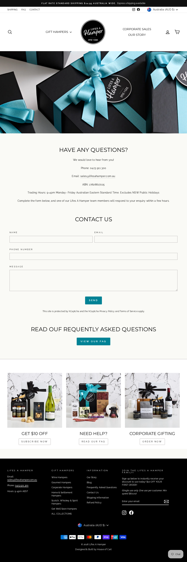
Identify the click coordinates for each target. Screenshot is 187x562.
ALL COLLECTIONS (61, 513)
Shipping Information (98, 497)
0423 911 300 (21, 485)
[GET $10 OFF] (34, 400)
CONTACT (34, 9)
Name (13, 232)
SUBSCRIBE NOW (34, 441)
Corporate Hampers (61, 487)
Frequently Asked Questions (102, 487)
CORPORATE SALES (137, 29)
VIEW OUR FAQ (94, 341)
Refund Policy (94, 502)
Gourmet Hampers (61, 482)
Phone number (21, 249)
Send (93, 300)
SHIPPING (12, 9)
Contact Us (93, 492)
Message (16, 266)
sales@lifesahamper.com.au (97, 176)
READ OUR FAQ (93, 441)
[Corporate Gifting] (152, 400)
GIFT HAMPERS (57, 32)
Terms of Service (129, 311)
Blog (89, 482)
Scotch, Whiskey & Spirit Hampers (64, 502)
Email (99, 232)
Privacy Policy (107, 311)
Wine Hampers (59, 477)
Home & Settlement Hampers (61, 494)
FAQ (23, 9)
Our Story (92, 477)
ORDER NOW (152, 441)
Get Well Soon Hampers (64, 509)
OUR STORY (137, 35)
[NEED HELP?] (93, 400)
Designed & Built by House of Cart (93, 549)
